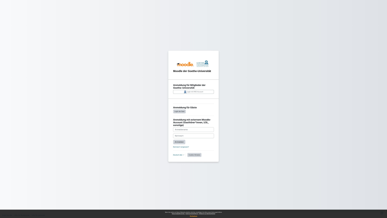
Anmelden (179, 142)
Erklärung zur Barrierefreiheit (207, 213)
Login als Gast (179, 111)
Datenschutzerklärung (192, 213)
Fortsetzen (193, 216)
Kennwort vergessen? (181, 147)
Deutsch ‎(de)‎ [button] (178, 155)
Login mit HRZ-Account (194, 92)
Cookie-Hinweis (194, 155)
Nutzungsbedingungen (178, 213)
